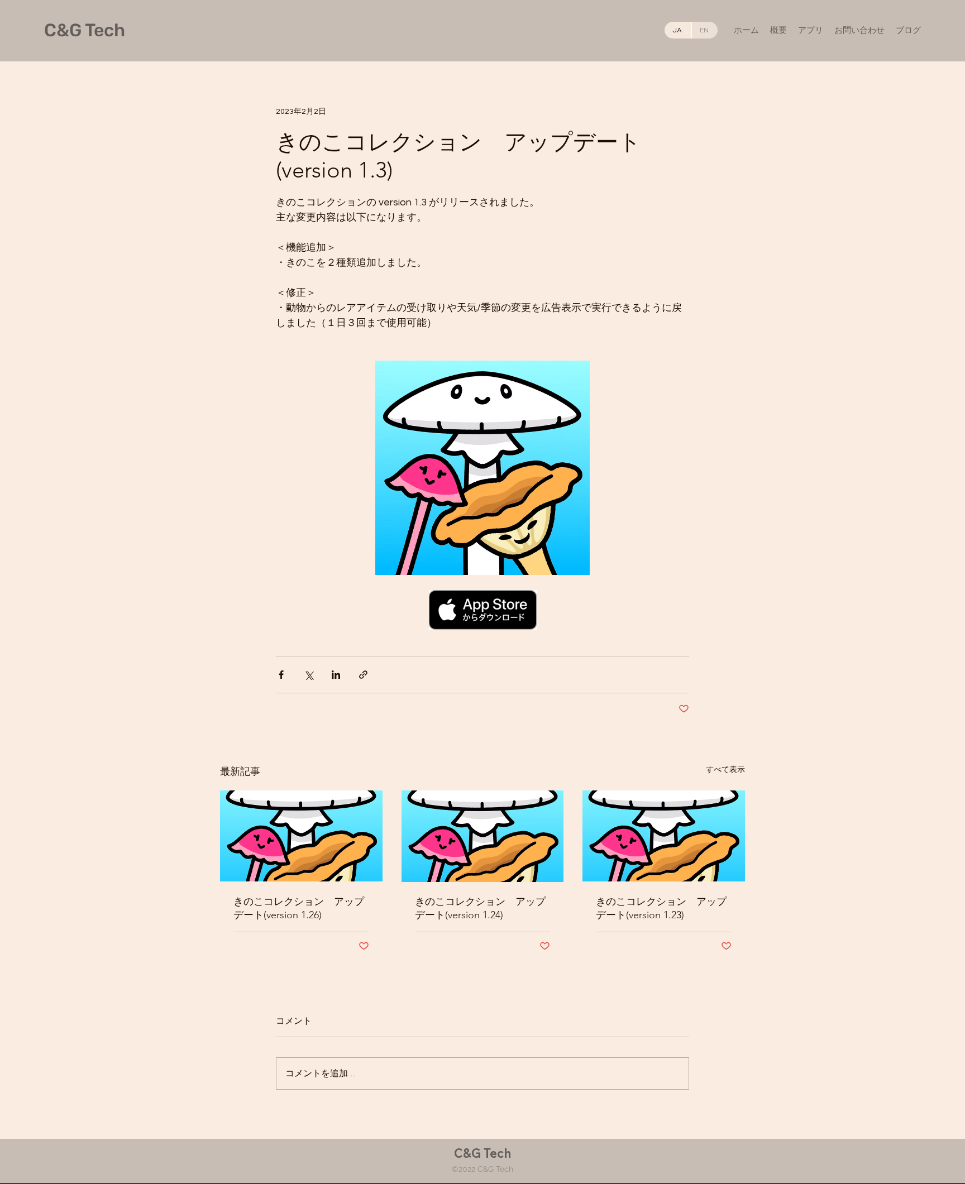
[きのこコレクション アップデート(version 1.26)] (301, 835)
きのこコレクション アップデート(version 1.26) (298, 908)
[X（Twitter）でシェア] (308, 674)
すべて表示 (725, 770)
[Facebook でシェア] (281, 674)
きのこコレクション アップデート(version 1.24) (480, 908)
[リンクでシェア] (363, 674)
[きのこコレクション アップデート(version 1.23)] (663, 835)
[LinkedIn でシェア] (336, 674)
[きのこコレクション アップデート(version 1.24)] (483, 836)
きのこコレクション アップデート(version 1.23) (661, 908)
